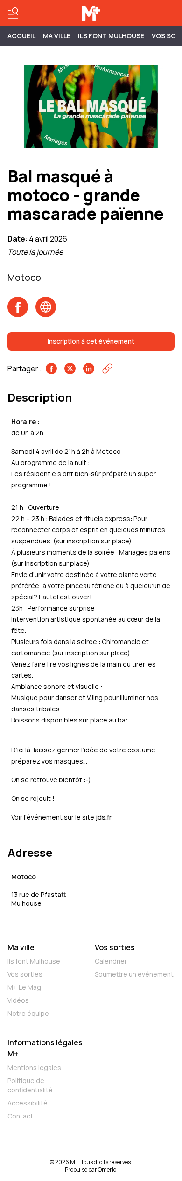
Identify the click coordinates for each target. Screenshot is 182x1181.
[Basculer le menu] (13, 13)
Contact (20, 1116)
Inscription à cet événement (91, 341)
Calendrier (111, 961)
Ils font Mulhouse (33, 961)
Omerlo (107, 1170)
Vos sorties (24, 974)
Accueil (21, 35)
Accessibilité (27, 1102)
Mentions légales (34, 1067)
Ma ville (21, 947)
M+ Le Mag (24, 987)
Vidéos (18, 1000)
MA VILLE (56, 35)
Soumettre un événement (134, 974)
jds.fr (104, 817)
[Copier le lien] (107, 368)
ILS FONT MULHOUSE (111, 35)
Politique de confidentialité (30, 1085)
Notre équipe (28, 1013)
